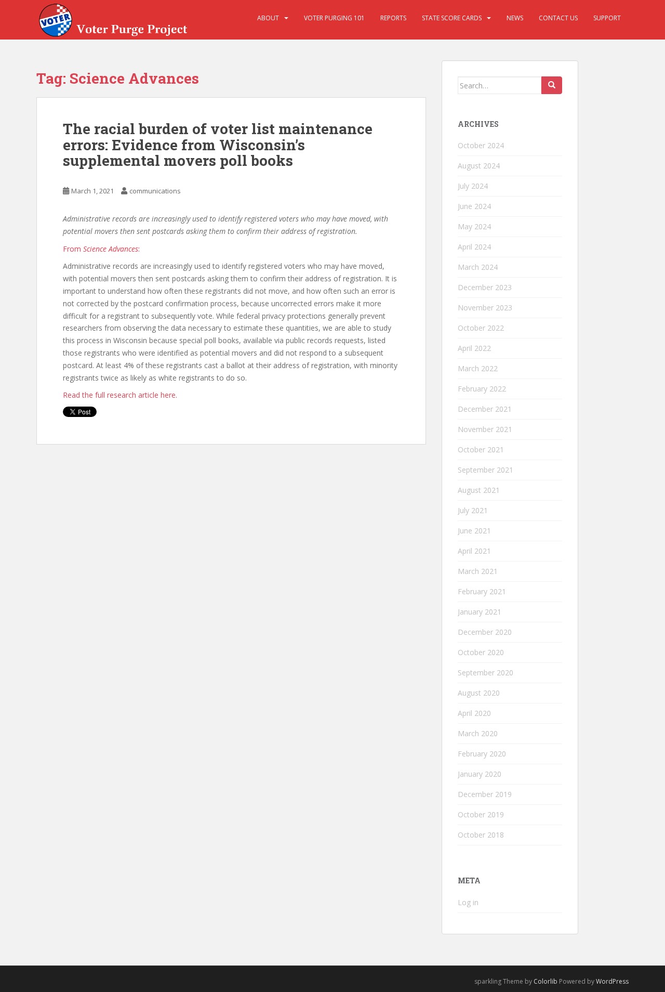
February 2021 (482, 591)
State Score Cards (452, 18)
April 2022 (474, 348)
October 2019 (481, 814)
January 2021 (479, 612)
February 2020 (482, 754)
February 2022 (482, 389)
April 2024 (474, 247)
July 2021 (473, 510)
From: (101, 249)
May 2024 (474, 226)
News (515, 18)
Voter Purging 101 (334, 18)
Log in (468, 902)
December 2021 (485, 409)
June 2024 (474, 206)
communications (155, 190)
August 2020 (479, 693)
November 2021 (485, 429)
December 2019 (485, 794)
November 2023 (485, 307)
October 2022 (481, 328)
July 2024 (473, 186)
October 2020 (481, 652)
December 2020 (485, 632)
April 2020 (474, 713)
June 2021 (474, 531)
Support (607, 18)
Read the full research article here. (120, 395)
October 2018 (481, 835)
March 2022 (478, 368)
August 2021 (479, 490)
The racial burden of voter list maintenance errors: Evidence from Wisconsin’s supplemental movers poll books (218, 145)
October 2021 (481, 449)
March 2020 (478, 733)
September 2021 (485, 470)
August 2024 (479, 166)
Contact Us (558, 18)
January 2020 (479, 774)
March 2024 (478, 267)
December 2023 (485, 287)
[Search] (551, 85)
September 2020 (485, 672)
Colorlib (545, 981)
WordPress (612, 981)
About (268, 18)
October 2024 (481, 145)
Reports (393, 18)
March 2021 (478, 571)
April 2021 (474, 551)
